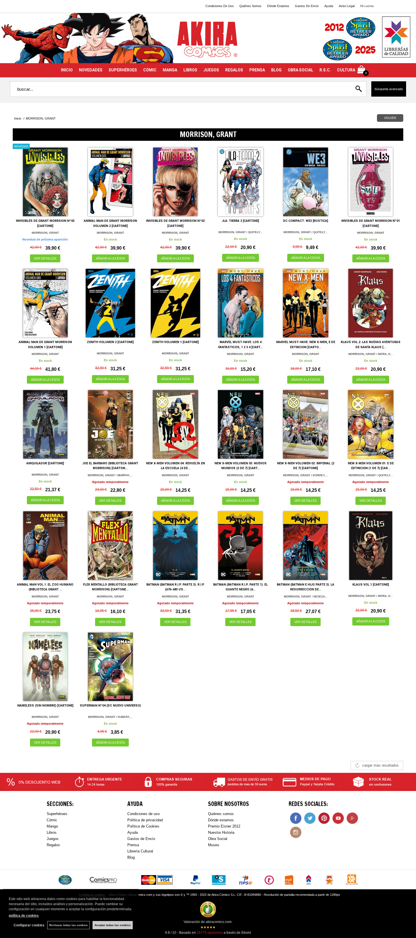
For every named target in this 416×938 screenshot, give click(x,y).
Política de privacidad (145, 820)
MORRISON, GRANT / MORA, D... (370, 354)
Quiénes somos (221, 814)
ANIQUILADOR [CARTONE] (45, 463)
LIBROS (190, 70)
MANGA (170, 70)
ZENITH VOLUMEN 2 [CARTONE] (110, 342)
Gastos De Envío (307, 6)
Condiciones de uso (143, 814)
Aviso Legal (347, 6)
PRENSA (257, 70)
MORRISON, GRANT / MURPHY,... (110, 475)
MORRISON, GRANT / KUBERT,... (110, 716)
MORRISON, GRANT (45, 232)
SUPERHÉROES (123, 70)
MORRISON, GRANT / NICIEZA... (305, 596)
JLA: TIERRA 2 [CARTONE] (240, 221)
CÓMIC (149, 70)
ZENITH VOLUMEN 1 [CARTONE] (175, 342)
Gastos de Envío (141, 839)
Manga (52, 826)
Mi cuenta (367, 6)
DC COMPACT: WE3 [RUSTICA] (305, 221)
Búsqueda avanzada (389, 89)
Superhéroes (57, 814)
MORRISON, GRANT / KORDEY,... (305, 475)
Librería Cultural (140, 851)
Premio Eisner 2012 (224, 826)
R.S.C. (325, 70)
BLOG (276, 70)
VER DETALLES (45, 258)
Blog (131, 857)
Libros (52, 832)
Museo (213, 845)
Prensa (133, 845)
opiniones (210, 933)
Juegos (53, 839)
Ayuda (328, 6)
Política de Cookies (143, 826)
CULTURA (346, 70)
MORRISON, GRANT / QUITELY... (240, 232)
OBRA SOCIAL (300, 70)
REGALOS (234, 70)
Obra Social (217, 839)
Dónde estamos (221, 820)
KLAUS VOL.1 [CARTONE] (370, 584)
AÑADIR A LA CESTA (110, 258)
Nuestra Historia (221, 832)
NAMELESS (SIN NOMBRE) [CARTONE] (45, 705)
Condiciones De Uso (219, 6)
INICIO (67, 70)
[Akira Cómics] (208, 41)
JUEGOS (211, 70)
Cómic (52, 820)
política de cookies (24, 916)
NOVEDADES (90, 70)
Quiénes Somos (250, 6)
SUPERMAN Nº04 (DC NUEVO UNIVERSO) (110, 705)
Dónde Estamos (278, 6)
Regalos (53, 845)
